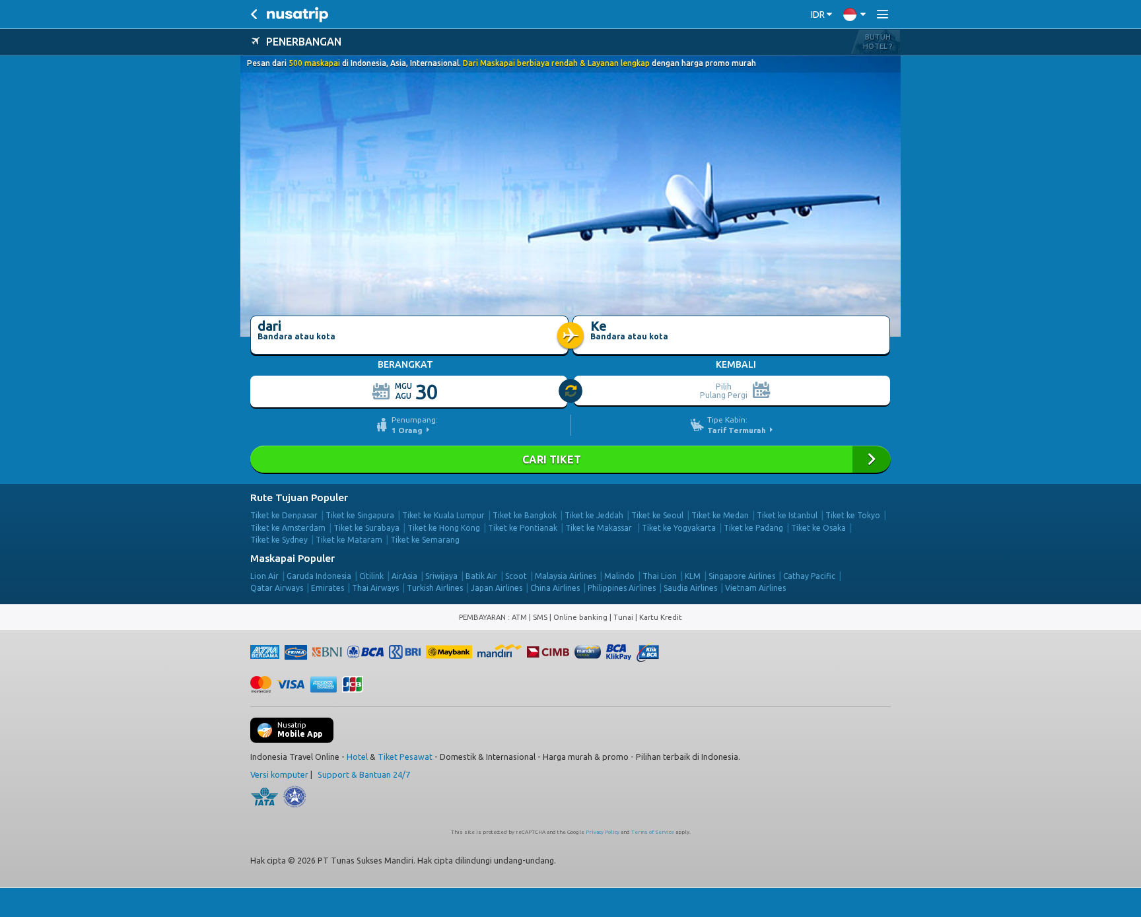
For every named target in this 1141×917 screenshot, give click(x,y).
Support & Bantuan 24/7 (364, 774)
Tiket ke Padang (753, 528)
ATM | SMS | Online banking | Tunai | (575, 617)
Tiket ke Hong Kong (443, 528)
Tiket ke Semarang (425, 539)
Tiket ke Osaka (818, 528)
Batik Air (481, 576)
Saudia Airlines (690, 588)
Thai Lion (659, 576)
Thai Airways (375, 588)
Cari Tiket (570, 459)
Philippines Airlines (622, 588)
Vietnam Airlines (755, 588)
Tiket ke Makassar (599, 528)
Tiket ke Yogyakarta (679, 528)
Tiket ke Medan (720, 515)
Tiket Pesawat (405, 756)
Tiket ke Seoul (657, 515)
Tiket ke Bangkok (525, 515)
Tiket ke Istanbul (787, 515)
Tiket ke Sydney (279, 539)
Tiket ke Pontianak (522, 528)
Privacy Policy (602, 832)
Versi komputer (279, 774)
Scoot (516, 576)
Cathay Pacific (809, 576)
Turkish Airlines (435, 588)
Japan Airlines (496, 588)
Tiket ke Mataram (349, 539)
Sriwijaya (441, 576)
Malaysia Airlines (565, 576)
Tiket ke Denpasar (284, 515)
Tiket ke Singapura (360, 515)
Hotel (357, 756)
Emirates (327, 588)
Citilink (371, 576)
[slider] (571, 391)
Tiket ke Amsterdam (288, 528)
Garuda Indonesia (319, 576)
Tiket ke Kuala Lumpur (443, 515)
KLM (693, 576)
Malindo (619, 576)
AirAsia (404, 576)
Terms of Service (652, 832)
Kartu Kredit (660, 617)
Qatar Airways (276, 588)
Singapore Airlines (742, 576)
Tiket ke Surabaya (366, 528)
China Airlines (555, 588)
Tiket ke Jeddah (594, 515)
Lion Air (264, 576)
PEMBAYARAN (483, 617)
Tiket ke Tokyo (852, 515)
